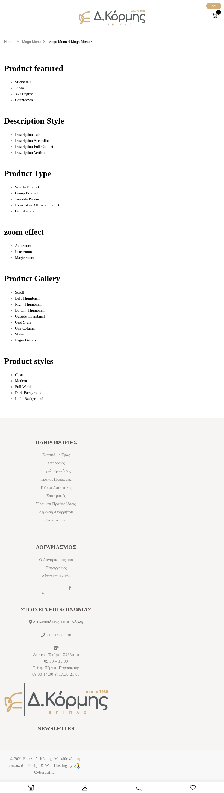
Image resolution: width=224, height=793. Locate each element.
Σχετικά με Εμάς (56, 455)
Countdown (24, 100)
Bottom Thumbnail (30, 310)
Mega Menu (31, 42)
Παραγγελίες (56, 568)
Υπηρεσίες (56, 463)
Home (8, 42)
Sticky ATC (24, 82)
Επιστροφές (56, 495)
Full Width (23, 387)
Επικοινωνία (56, 520)
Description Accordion (32, 141)
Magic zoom (24, 258)
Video (19, 88)
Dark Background (28, 393)
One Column (25, 328)
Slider (19, 334)
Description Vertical (30, 153)
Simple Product (27, 187)
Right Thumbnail (28, 304)
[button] (214, 16)
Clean (19, 375)
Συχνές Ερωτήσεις (56, 471)
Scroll (19, 292)
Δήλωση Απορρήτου (56, 512)
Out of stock (24, 211)
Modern (21, 381)
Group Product (26, 193)
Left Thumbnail (27, 298)
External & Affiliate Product (37, 205)
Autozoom (23, 246)
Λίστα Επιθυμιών (56, 576)
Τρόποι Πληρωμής (56, 479)
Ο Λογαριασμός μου (56, 559)
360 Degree (24, 94)
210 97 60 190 (58, 635)
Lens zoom (23, 252)
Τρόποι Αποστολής (56, 487)
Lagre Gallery (26, 340)
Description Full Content (34, 147)
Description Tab (27, 135)
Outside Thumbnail (30, 316)
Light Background (29, 399)
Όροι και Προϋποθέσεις (56, 504)
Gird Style (23, 322)
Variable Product (28, 199)
